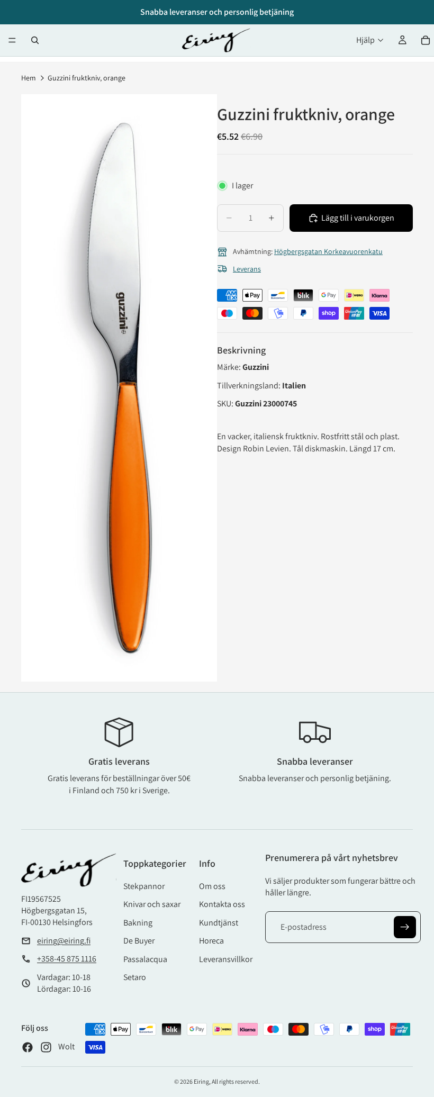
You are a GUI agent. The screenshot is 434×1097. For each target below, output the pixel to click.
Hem (28, 78)
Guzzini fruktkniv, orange (86, 78)
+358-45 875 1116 (66, 958)
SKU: (226, 403)
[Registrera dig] (405, 927)
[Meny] (12, 40)
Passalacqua (145, 959)
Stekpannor (144, 886)
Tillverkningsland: (249, 385)
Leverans (247, 269)
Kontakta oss (222, 904)
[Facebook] (27, 1047)
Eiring (201, 1081)
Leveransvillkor (225, 959)
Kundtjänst (218, 922)
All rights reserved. (236, 1081)
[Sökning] (35, 40)
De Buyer (139, 940)
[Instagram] (46, 1047)
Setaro (134, 977)
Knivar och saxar (151, 904)
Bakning (137, 922)
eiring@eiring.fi (64, 940)
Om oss (212, 886)
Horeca (211, 940)
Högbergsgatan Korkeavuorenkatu (328, 251)
